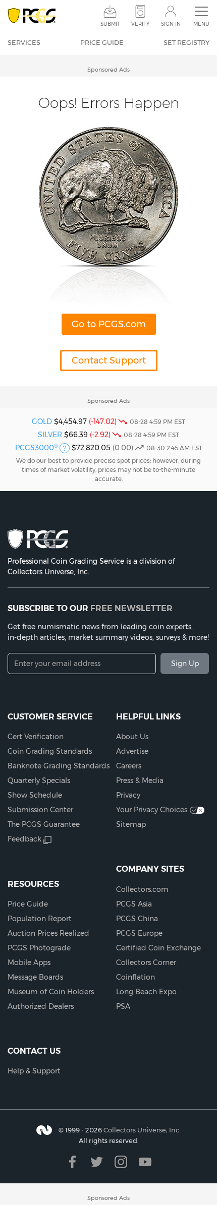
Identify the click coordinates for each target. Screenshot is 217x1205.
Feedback (24, 838)
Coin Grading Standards (50, 751)
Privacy (128, 795)
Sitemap (131, 824)
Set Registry (186, 42)
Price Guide (102, 42)
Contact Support (109, 360)
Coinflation (135, 977)
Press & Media (140, 780)
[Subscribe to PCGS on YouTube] (145, 1162)
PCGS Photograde (39, 947)
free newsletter (131, 608)
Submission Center (40, 809)
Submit (110, 24)
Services (24, 42)
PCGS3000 (36, 447)
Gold (42, 421)
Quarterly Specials (39, 780)
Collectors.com (142, 889)
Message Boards (35, 977)
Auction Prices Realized (48, 933)
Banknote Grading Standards (59, 765)
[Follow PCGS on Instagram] (121, 1162)
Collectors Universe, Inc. (142, 1130)
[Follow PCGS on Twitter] (96, 1162)
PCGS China (137, 918)
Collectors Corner (146, 962)
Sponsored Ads (108, 69)
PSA (123, 1006)
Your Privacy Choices (151, 809)
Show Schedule (35, 795)
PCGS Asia (134, 904)
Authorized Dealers (41, 1006)
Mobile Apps (29, 962)
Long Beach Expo (146, 991)
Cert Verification (36, 736)
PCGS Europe (139, 933)
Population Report (40, 918)
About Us (132, 736)
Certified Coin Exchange (158, 947)
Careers (128, 765)
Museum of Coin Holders (51, 991)
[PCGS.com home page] (32, 16)
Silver (50, 434)
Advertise (132, 751)
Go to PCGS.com (109, 324)
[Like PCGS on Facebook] (72, 1162)
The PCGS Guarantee (44, 824)
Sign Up (185, 663)
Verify (140, 24)
